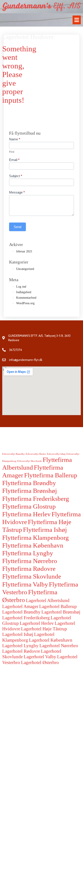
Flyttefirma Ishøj (45, 529)
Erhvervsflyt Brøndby (13, 454)
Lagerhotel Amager (20, 606)
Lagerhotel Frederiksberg (26, 617)
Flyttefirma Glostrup (29, 506)
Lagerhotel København (50, 640)
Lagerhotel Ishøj (17, 634)
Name (14, 139)
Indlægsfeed (23, 292)
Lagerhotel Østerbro (40, 662)
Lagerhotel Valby (40, 656)
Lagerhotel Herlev (37, 623)
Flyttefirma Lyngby (27, 553)
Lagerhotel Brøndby (21, 612)
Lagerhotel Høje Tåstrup (44, 628)
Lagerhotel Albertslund (47, 600)
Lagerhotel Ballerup (58, 606)
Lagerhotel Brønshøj (60, 612)
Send (17, 227)
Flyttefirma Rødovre (29, 568)
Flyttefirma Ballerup (50, 475)
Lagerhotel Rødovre (21, 651)
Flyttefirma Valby (25, 584)
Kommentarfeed (26, 297)
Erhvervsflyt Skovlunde (29, 461)
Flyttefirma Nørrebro (29, 560)
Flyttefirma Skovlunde (31, 576)
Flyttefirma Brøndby (29, 482)
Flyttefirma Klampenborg (35, 537)
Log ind (21, 286)
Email (14, 160)
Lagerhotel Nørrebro (58, 645)
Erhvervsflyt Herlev (36, 454)
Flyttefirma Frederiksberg (35, 498)
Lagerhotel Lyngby (20, 645)
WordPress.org (25, 303)
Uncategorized (25, 269)
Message (17, 192)
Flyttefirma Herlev (26, 514)
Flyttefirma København (32, 545)
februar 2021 (24, 251)
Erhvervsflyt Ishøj (56, 454)
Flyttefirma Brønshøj (29, 490)
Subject (15, 176)
